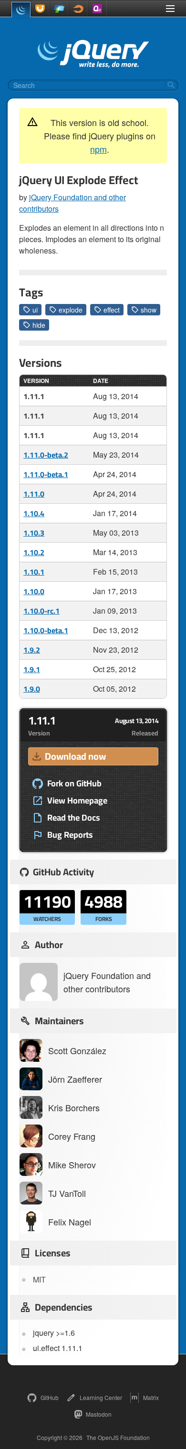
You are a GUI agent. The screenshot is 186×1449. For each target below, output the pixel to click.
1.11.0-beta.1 (45, 474)
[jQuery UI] (40, 8)
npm (98, 149)
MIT (39, 1279)
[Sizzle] (78, 8)
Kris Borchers (74, 1107)
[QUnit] (97, 8)
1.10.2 (33, 552)
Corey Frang (71, 1136)
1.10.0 (33, 591)
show (148, 309)
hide (38, 325)
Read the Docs (73, 817)
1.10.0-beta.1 (45, 630)
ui (35, 309)
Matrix (151, 1397)
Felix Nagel (69, 1221)
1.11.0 (33, 494)
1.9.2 (31, 650)
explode (71, 309)
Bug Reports (70, 835)
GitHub (50, 1397)
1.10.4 (33, 513)
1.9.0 (31, 689)
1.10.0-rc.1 (41, 611)
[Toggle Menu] (170, 8)
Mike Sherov (72, 1164)
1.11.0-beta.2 (45, 455)
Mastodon (99, 1414)
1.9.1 (31, 669)
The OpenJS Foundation (118, 1437)
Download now (75, 756)
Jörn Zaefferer (75, 1079)
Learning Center (101, 1397)
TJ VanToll (67, 1193)
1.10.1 (33, 572)
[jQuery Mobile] (59, 8)
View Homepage (77, 800)
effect (111, 309)
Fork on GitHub (74, 783)
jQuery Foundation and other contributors (107, 982)
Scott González (77, 1050)
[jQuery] (21, 9)
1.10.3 (33, 533)
